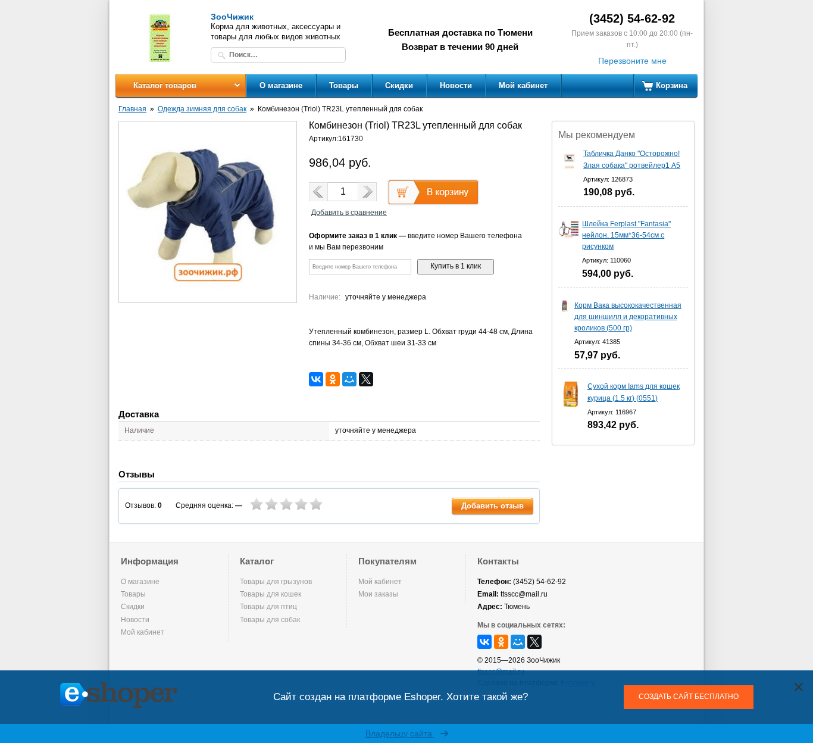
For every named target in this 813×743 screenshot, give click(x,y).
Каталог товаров (164, 85)
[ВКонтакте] (316, 379)
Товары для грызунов (276, 581)
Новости (456, 85)
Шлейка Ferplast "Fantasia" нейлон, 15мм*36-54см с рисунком (626, 235)
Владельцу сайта (399, 733)
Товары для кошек (270, 594)
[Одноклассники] (333, 379)
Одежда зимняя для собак (202, 109)
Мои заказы (378, 594)
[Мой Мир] (349, 379)
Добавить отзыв (492, 505)
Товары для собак (270, 620)
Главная (132, 109)
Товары (343, 85)
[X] (366, 379)
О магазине (280, 85)
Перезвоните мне (632, 61)
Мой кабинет (523, 85)
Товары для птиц (268, 606)
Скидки (399, 85)
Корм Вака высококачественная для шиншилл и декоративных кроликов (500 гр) (627, 316)
